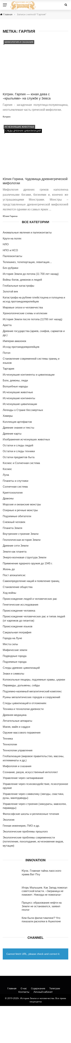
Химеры (8, 415)
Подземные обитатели (17, 516)
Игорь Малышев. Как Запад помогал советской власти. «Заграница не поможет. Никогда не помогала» (44, 890)
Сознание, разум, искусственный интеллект (30, 772)
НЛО (6, 244)
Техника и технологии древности (23, 708)
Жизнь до (9, 569)
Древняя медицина (14, 714)
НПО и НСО (10, 250)
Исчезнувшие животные (19, 126)
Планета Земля (12, 527)
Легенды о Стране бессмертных (23, 410)
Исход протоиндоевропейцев (21, 346)
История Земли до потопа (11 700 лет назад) (31, 273)
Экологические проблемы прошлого (25, 831)
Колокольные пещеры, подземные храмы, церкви (34, 679)
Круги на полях (12, 238)
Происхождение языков (17, 626)
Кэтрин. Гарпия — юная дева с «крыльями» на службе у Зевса (27, 95)
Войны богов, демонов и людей (22, 279)
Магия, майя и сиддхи (16, 726)
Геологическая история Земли (21, 539)
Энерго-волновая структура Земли (24, 557)
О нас (24, 988)
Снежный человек (14, 521)
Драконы (8, 498)
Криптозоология (13, 492)
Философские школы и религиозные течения (31, 813)
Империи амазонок (14, 341)
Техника (8, 738)
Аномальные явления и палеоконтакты (27, 232)
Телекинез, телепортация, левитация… (27, 262)
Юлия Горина (10, 216)
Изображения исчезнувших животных (26, 439)
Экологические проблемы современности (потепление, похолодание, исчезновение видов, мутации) (33, 841)
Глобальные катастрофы (18, 285)
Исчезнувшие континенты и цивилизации (28, 374)
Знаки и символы (13, 673)
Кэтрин (7, 116)
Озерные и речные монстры (20, 510)
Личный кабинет (43, 991)
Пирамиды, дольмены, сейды (21, 685)
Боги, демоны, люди (15, 380)
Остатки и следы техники (19, 451)
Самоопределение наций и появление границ (31, 580)
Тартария (8, 368)
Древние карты (12, 433)
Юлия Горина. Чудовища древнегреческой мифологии (35, 180)
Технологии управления (17, 750)
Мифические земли (15, 649)
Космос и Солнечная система (21, 463)
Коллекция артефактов (17, 421)
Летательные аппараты (17, 720)
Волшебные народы (15, 386)
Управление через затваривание (23, 777)
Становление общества (17, 586)
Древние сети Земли (15, 545)
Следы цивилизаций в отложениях (24, 703)
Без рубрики (10, 267)
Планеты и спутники (15, 480)
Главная (11, 988)
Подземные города (14, 661)
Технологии (10, 744)
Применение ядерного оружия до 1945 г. (27, 563)
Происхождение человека (19, 610)
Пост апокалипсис (14, 575)
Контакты (23, 991)
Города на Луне (12, 638)
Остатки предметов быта (18, 457)
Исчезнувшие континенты (19, 398)
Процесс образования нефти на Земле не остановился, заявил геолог (42, 906)
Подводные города (14, 655)
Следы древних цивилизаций (23, 130)
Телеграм (54, 988)
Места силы (10, 644)
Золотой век (10, 291)
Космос (7, 468)
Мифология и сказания (19, 42)
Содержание (38, 988)
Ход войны (9, 592)
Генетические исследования (20, 604)
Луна (6, 474)
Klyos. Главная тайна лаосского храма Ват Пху (41, 872)
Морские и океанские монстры (22, 504)
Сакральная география (17, 632)
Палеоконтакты (12, 256)
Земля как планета (14, 551)
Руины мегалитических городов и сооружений (31, 697)
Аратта (7, 325)
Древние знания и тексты (18, 427)
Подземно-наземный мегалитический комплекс (32, 691)
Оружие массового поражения (21, 732)
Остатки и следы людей (18, 445)
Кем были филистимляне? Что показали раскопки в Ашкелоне (41, 919)
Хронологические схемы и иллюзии (25, 313)
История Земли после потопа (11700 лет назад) (32, 319)
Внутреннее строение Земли (20, 533)
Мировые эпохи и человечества (23, 307)
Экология (8, 819)
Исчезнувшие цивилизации (20, 404)
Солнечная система (15, 486)
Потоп (6, 352)
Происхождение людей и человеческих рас (30, 598)
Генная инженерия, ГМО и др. (21, 825)
